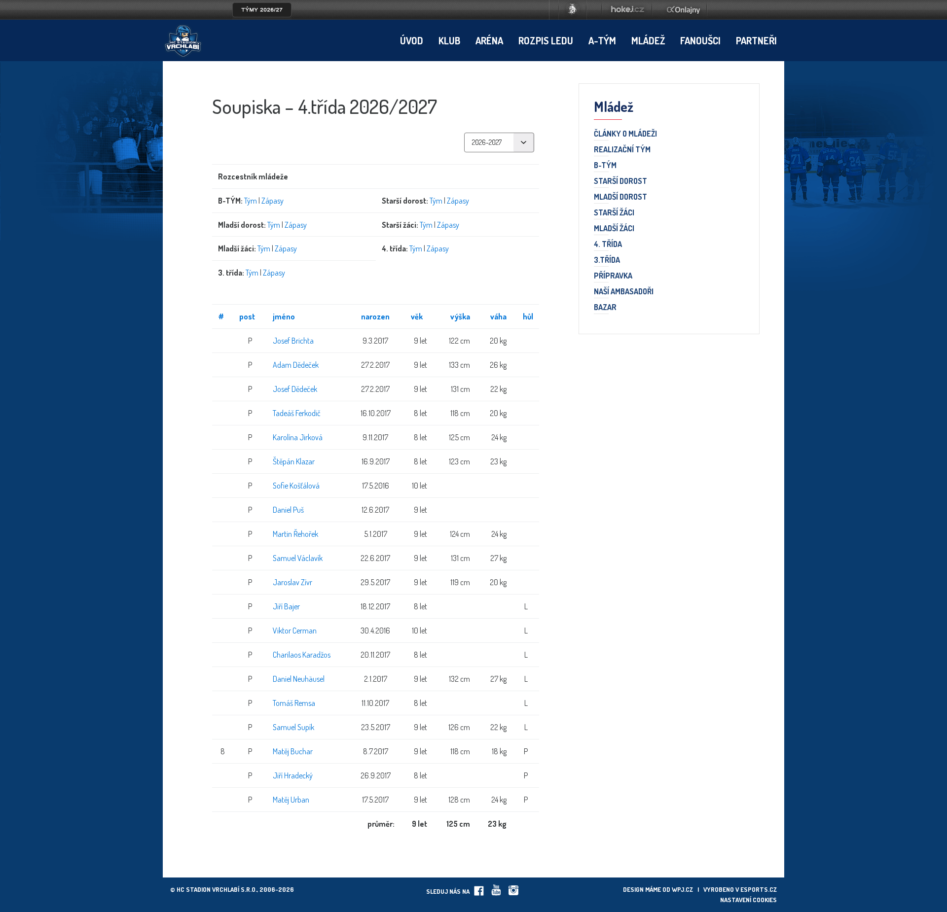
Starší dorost (620, 181)
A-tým (602, 40)
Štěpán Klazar (294, 461)
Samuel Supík (293, 727)
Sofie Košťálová (296, 486)
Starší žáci (614, 213)
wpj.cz (682, 889)
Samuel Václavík (298, 558)
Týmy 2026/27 (261, 10)
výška (460, 316)
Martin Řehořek (295, 534)
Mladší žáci (614, 228)
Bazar (605, 307)
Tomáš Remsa (294, 703)
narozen (375, 316)
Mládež (648, 40)
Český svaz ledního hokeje (572, 10)
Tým (250, 201)
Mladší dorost (620, 197)
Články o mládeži (625, 134)
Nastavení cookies (748, 900)
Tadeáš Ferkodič (297, 413)
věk (417, 316)
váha (498, 316)
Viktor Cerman (295, 630)
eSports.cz (758, 889)
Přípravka (613, 276)
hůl (528, 316)
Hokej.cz (627, 10)
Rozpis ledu (545, 40)
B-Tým (605, 165)
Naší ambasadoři (624, 291)
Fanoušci (700, 40)
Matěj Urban (291, 800)
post (247, 316)
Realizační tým (622, 149)
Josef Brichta (293, 341)
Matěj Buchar (293, 751)
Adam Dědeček (296, 365)
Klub (449, 40)
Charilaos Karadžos (301, 655)
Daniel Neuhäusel (299, 679)
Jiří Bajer (286, 606)
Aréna (489, 40)
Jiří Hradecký (293, 775)
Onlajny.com (683, 10)
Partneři (756, 40)
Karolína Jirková (298, 437)
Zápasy (272, 201)
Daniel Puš (288, 510)
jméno (284, 316)
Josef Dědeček (295, 389)
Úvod (411, 40)
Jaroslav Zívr (292, 582)
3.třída (607, 260)
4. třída (608, 244)
